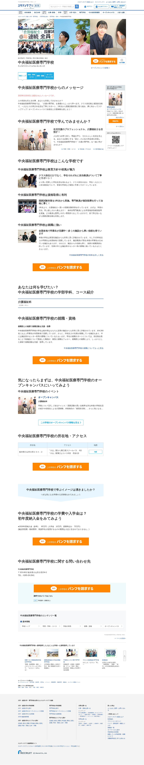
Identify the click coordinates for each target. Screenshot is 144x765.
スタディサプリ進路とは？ (116, 717)
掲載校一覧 (111, 727)
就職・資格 (40, 76)
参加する (115, 121)
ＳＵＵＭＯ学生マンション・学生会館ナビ (66, 746)
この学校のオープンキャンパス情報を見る (60, 422)
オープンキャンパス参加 (99, 68)
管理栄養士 (100, 714)
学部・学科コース (31, 76)
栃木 (57, 16)
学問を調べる (83, 719)
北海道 (20, 723)
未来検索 (28, 12)
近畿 (19, 725)
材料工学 (89, 725)
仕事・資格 (52, 12)
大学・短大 (73, 12)
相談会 (64, 682)
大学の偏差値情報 (23, 717)
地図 (95, 452)
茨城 (19, 687)
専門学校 (82, 12)
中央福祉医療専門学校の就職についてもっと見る (84, 348)
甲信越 (32, 723)
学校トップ (22, 76)
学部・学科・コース (69, 149)
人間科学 (96, 723)
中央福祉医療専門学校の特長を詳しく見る (86, 255)
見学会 (42, 682)
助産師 (94, 714)
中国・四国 (25, 725)
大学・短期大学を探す (25, 708)
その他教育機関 (94, 12)
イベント (47, 682)
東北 (24, 723)
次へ (124, 656)
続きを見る (119, 117)
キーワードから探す (114, 730)
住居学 (90, 723)
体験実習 (59, 682)
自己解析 (37, 12)
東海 (37, 723)
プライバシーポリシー (114, 721)
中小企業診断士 (82, 712)
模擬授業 (53, 682)
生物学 (83, 725)
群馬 (26, 687)
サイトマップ (99, 2)
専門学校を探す (44, 16)
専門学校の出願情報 (55, 714)
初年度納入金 (99, 149)
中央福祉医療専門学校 (36, 62)
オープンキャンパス (108, 12)
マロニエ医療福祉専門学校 (91, 660)
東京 (38, 687)
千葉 (34, 687)
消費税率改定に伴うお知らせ (116, 738)
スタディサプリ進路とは (85, 2)
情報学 (85, 723)
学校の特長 (67, 626)
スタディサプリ (22, 746)
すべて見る (119, 126)
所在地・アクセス (85, 149)
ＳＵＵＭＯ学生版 (47, 746)
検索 (77, 6)
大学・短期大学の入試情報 (26, 714)
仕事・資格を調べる (85, 708)
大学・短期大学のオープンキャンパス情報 (31, 711)
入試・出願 (121, 12)
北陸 (40, 723)
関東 (28, 723)
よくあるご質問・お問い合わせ (115, 2)
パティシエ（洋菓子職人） (94, 716)
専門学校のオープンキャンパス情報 (60, 711)
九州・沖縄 (32, 725)
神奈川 (42, 687)
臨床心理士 (87, 714)
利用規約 (110, 719)
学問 (60, 12)
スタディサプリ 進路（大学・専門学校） (28, 16)
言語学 (80, 723)
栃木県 (37, 682)
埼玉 (30, 687)
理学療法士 (83, 716)
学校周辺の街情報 (113, 732)
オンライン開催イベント (74, 682)
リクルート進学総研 (34, 746)
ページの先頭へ (121, 638)
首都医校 (105, 660)
